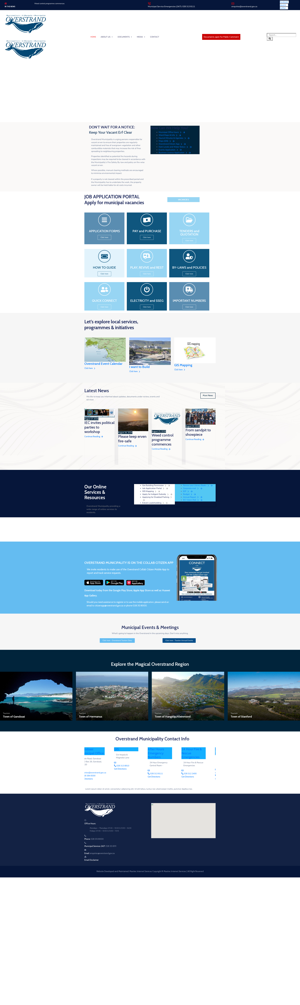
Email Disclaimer (91, 860)
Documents (124, 37)
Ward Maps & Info (167, 135)
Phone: (94, 839)
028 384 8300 (163, 775)
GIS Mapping (183, 365)
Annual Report (190, 497)
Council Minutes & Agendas (171, 138)
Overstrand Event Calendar (103, 364)
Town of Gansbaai (14, 716)
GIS (190, 749)
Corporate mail (190, 488)
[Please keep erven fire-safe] (133, 419)
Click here (88, 368)
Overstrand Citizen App (169, 144)
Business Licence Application (172, 152)
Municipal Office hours (169, 132)
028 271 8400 (95, 775)
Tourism (6, 713)
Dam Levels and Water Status (172, 146)
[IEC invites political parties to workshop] (99, 412)
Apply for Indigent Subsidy (154, 494)
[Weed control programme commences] (167, 419)
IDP (185, 491)
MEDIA (140, 37)
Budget (186, 494)
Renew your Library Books (195, 485)
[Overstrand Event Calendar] (105, 349)
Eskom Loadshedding (152, 503)
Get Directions (93, 779)
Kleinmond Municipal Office (99, 751)
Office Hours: (90, 823)
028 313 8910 (197, 765)
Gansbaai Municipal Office (166, 751)
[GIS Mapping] (195, 350)
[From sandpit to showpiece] (201, 416)
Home (93, 37)
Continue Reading (92, 436)
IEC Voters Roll (190, 500)
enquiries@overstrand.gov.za (244, 6)
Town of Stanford (241, 716)
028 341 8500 (129, 775)
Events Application (167, 149)
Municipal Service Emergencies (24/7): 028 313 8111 (171, 6)
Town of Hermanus (90, 716)
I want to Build (139, 367)
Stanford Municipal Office (132, 751)
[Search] (270, 39)
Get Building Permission (153, 485)
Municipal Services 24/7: (100, 846)
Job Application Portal (152, 488)
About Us (105, 37)
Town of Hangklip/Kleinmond (173, 716)
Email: (99, 853)
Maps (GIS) (164, 141)
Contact (154, 37)
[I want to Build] (150, 351)
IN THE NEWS (10, 7)
